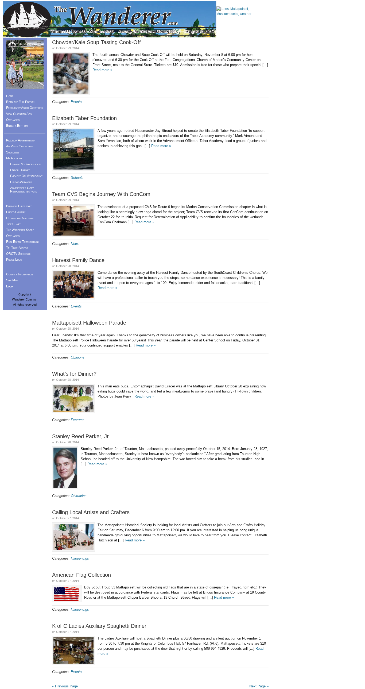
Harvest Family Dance (78, 260)
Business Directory (19, 206)
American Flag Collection (81, 575)
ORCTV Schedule (18, 254)
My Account (14, 158)
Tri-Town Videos (17, 248)
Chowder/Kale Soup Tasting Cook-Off (96, 42)
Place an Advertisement (21, 140)
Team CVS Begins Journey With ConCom (101, 194)
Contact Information (19, 274)
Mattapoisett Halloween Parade (89, 323)
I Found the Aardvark (20, 218)
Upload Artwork (21, 182)
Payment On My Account (26, 176)
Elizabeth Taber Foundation (84, 118)
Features (77, 420)
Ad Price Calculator (19, 146)
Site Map (12, 280)
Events (76, 102)
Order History (20, 170)
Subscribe (12, 152)
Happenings (80, 558)
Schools (77, 178)
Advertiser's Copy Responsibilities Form (23, 189)
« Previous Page (65, 686)
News (75, 244)
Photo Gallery (15, 212)
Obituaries (79, 496)
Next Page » (259, 686)
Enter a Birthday (17, 126)
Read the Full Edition (20, 102)
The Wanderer (109, 19)
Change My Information (25, 164)
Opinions (77, 357)
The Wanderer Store (20, 230)
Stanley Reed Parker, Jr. (81, 436)
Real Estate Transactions (22, 242)
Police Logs (14, 259)
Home (9, 96)
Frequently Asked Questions (24, 108)
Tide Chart (13, 224)
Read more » (102, 70)
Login (9, 286)
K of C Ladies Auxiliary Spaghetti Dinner (99, 626)
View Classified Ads (19, 114)
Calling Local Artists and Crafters (91, 512)
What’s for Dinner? (74, 374)
